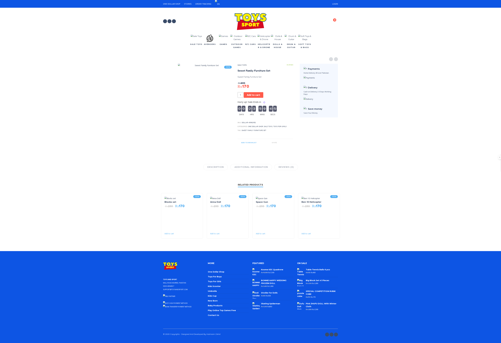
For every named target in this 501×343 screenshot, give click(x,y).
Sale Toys (242, 65)
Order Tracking (203, 4)
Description (215, 167)
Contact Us (213, 315)
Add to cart (253, 94)
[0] (332, 21)
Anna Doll (215, 202)
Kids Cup (212, 296)
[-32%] (170, 198)
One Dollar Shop (171, 4)
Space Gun (262, 202)
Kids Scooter (214, 286)
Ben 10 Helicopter (311, 202)
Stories (188, 4)
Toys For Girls (280, 126)
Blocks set (170, 202)
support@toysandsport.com (175, 289)
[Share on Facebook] (279, 143)
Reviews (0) (286, 167)
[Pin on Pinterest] (287, 143)
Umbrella (212, 291)
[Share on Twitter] (283, 143)
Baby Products (215, 305)
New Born (213, 301)
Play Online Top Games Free (222, 310)
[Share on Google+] (291, 143)
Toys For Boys (215, 276)
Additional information (251, 167)
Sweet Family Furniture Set (254, 130)
